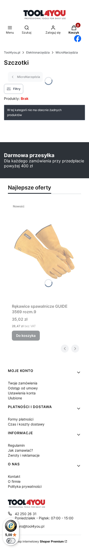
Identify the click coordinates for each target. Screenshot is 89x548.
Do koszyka (26, 335)
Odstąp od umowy (23, 388)
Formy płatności (20, 419)
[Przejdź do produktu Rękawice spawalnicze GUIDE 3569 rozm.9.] (44, 252)
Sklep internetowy (39, 541)
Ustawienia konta (22, 393)
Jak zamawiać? (20, 450)
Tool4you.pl (12, 52)
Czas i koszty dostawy (26, 424)
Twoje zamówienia (22, 383)
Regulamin (16, 445)
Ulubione (15, 398)
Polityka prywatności (25, 486)
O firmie (14, 481)
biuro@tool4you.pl (29, 526)
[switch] (10, 541)
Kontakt (14, 476)
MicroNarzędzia (67, 52)
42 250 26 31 (26, 514)
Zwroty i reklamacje (24, 455)
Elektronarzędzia (38, 52)
